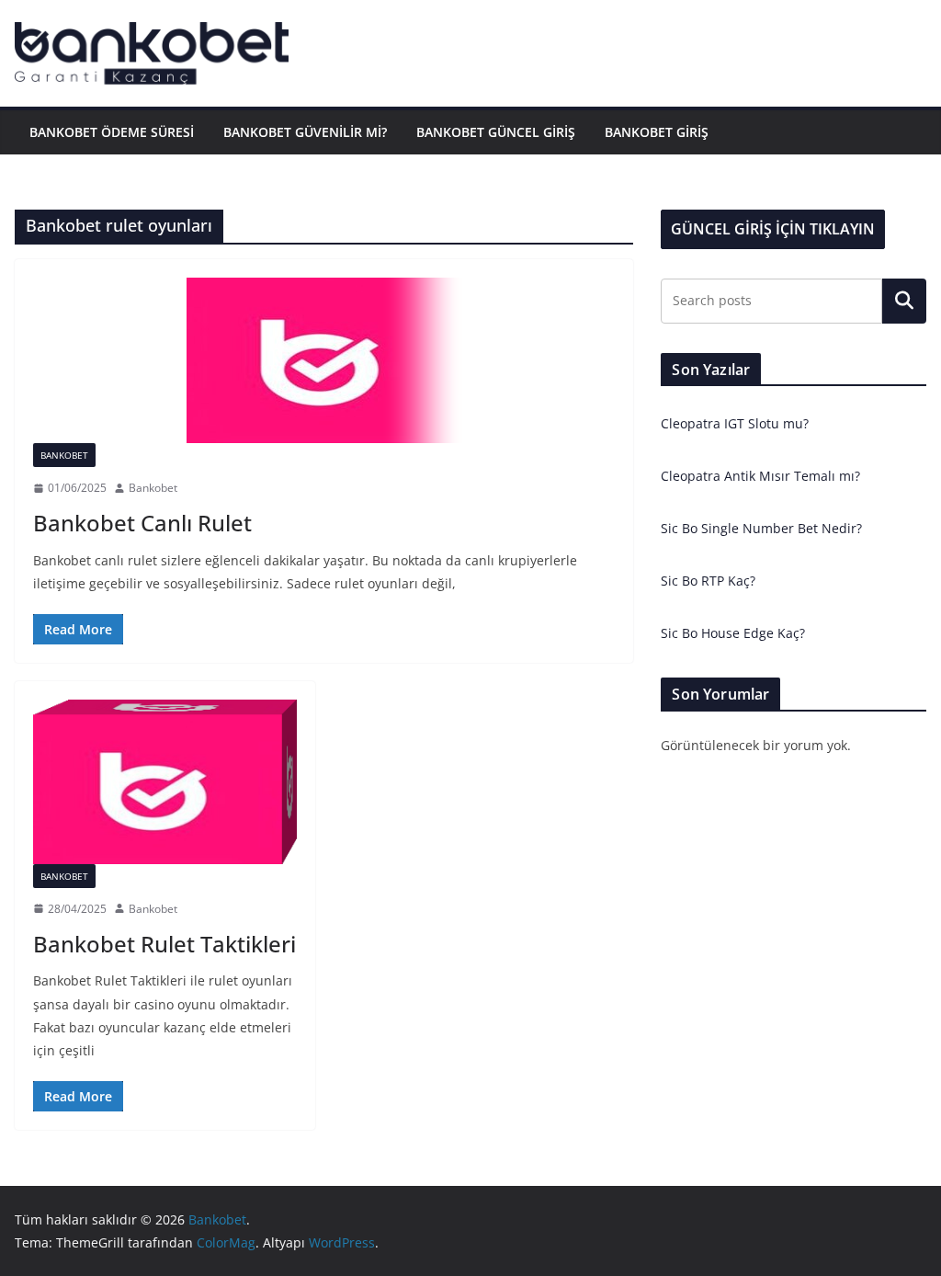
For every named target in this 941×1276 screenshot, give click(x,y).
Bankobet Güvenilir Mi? (305, 132)
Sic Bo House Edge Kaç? (733, 633)
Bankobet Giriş (657, 132)
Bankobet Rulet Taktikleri (164, 944)
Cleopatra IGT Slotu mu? (735, 423)
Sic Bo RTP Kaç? (708, 580)
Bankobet (64, 455)
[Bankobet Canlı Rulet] (324, 360)
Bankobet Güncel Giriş (495, 132)
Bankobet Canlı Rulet (142, 522)
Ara (904, 301)
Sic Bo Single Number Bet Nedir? (761, 528)
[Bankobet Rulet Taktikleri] (165, 782)
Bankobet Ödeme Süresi (111, 132)
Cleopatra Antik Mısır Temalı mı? (760, 475)
